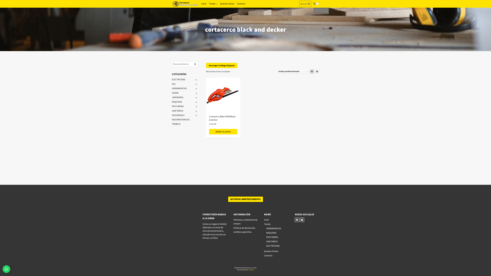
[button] (6, 269)
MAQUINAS (177, 101)
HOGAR (175, 92)
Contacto (241, 3)
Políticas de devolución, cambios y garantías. (244, 230)
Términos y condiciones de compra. (245, 221)
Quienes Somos (227, 3)
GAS (174, 84)
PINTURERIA (178, 106)
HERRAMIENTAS (179, 88)
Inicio (203, 3)
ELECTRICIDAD (178, 79)
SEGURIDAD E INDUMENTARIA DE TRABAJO (181, 119)
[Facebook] (297, 220)
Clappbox (251, 270)
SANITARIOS (177, 110)
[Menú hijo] (196, 79)
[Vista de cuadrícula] (312, 71)
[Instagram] (302, 220)
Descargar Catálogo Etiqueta (222, 65)
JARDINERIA (177, 97)
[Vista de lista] (317, 71)
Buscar (195, 64)
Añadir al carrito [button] (223, 131)
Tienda (267, 224)
